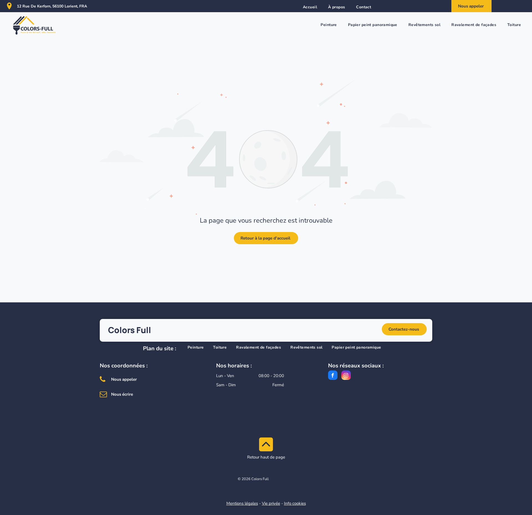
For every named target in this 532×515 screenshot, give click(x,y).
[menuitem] (310, 7)
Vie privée (271, 503)
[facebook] (332, 375)
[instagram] (346, 375)
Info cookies (295, 503)
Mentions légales (242, 503)
